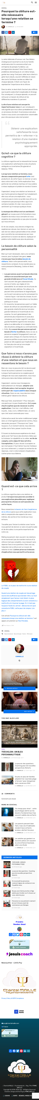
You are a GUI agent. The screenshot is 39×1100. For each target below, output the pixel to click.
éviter (14, 332)
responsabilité (19, 391)
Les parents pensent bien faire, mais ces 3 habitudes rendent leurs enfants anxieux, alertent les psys (25, 827)
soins (24, 634)
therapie (30, 634)
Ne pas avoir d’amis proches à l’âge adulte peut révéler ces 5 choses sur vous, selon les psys (23, 893)
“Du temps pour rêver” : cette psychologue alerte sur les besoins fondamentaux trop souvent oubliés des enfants (25, 812)
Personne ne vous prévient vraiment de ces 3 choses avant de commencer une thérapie (24, 903)
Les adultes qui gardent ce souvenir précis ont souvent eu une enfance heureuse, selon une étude (25, 842)
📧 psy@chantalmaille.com (10, 1023)
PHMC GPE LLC (29, 1091)
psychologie (18, 634)
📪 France (5, 1027)
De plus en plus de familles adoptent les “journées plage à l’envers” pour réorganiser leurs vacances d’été (25, 780)
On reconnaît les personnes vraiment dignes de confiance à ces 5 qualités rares (23, 883)
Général (4, 7)
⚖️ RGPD (14, 1096)
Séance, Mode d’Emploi (27, 1096)
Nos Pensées (23, 621)
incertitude (28, 279)
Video (3, 749)
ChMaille (11, 26)
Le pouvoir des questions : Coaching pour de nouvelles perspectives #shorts (25, 766)
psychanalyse (9, 634)
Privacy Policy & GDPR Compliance (13, 998)
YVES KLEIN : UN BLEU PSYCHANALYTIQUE (12, 753)
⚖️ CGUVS (6, 1096)
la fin (28, 176)
